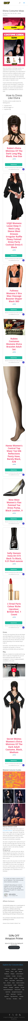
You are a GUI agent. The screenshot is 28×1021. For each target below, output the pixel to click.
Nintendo (5, 987)
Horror (6, 980)
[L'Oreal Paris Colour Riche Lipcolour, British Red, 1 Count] (14, 600)
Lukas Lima (6, 13)
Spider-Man (8, 992)
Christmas (8, 976)
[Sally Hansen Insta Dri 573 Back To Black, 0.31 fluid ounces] (14, 549)
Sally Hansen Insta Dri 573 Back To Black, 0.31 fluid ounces (14, 557)
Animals (7, 971)
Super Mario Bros (14, 996)
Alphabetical (20, 969)
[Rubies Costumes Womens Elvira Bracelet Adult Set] (14, 335)
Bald (16, 971)
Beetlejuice (7, 973)
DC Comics (19, 976)
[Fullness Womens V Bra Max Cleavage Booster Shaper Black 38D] (14, 287)
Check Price (14, 164)
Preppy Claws (8, 779)
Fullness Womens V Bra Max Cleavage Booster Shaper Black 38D (14, 296)
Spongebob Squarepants (17, 992)
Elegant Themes (13, 1017)
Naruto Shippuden (8, 985)
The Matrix (15, 998)
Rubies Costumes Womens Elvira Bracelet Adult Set (14, 344)
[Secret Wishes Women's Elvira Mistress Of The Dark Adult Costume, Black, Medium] (14, 735)
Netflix (15, 985)
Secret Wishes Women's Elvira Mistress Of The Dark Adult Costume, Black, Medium (14, 745)
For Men (16, 978)
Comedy (13, 976)
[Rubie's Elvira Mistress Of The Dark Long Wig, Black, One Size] (14, 144)
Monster (9, 982)
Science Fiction (18, 989)
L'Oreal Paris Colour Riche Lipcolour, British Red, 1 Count (14, 609)
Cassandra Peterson (7, 830)
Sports (7, 994)
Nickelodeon (20, 985)
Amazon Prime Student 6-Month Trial (11, 923)
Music (13, 982)
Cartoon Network (19, 973)
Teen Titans (8, 998)
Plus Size (22, 987)
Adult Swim (13, 969)
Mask (4, 982)
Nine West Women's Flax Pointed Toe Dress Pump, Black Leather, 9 (14, 505)
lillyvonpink (10, 801)
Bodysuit (12, 973)
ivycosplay (15, 824)
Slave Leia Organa (9, 782)
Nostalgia (11, 987)
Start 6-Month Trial (14, 947)
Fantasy (10, 978)
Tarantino (21, 996)
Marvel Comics (20, 980)
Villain (20, 998)
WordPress (14, 1019)
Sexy (23, 989)
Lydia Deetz (7, 777)
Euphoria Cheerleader (10, 780)
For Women (21, 978)
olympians (17, 987)
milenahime (21, 801)
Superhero (6, 996)
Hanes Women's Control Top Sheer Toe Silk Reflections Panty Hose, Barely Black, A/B (14, 453)
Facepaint (6, 978)
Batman (20, 971)
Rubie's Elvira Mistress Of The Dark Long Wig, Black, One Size (14, 152)
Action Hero (7, 969)
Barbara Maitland (9, 775)
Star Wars (19, 994)
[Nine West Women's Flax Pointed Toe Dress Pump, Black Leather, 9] (14, 496)
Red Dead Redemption (8, 989)
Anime (12, 971)
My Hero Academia (20, 982)
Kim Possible (12, 980)
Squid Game (13, 994)
